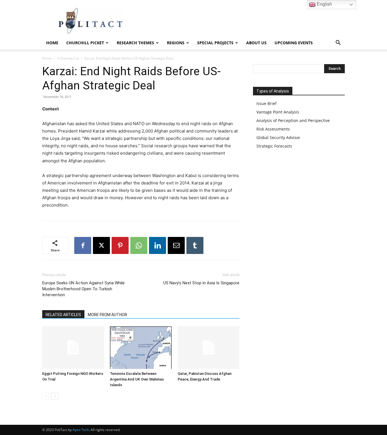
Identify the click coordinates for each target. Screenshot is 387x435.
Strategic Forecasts (274, 146)
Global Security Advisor (278, 137)
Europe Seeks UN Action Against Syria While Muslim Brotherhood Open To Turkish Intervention (83, 288)
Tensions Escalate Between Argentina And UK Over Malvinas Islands (137, 379)
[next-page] (54, 396)
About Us (256, 42)
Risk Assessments (273, 129)
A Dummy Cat (68, 58)
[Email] (176, 245)
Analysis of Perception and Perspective (293, 120)
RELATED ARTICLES (63, 314)
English (324, 4)
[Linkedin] (157, 245)
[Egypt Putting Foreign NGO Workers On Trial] (73, 347)
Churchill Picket (85, 42)
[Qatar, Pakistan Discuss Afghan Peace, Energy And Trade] (208, 347)
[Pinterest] (120, 245)
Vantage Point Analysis (277, 112)
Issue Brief (266, 103)
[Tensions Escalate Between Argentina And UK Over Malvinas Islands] (141, 347)
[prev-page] (45, 396)
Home (52, 42)
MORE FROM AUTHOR (107, 314)
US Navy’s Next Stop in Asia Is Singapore (201, 282)
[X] (101, 245)
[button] (338, 43)
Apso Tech (81, 429)
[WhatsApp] (138, 245)
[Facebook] (82, 245)
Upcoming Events (294, 42)
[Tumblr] (194, 245)
